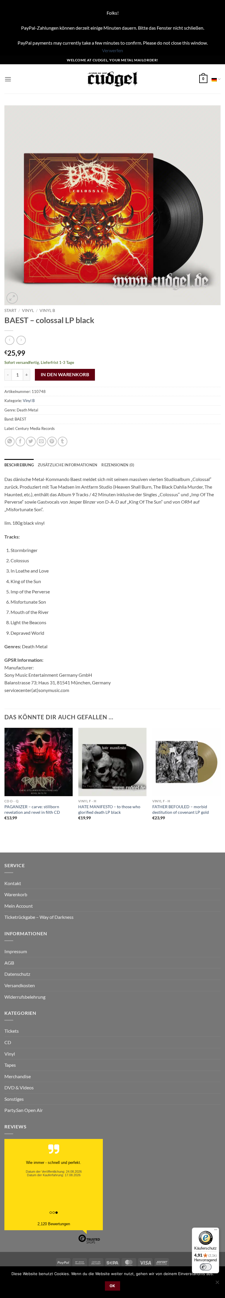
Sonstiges (14, 1099)
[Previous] (4, 779)
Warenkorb (15, 894)
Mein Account (18, 906)
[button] (7, 79)
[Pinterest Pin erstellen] (52, 441)
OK (112, 1286)
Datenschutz (17, 974)
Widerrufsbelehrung (24, 997)
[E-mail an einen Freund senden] (41, 441)
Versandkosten (19, 985)
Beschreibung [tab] (19, 465)
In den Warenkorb (65, 374)
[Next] (220, 779)
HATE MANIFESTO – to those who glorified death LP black (109, 809)
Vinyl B (47, 310)
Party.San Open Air (23, 1110)
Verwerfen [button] (112, 50)
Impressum (15, 951)
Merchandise (17, 1076)
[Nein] (217, 1284)
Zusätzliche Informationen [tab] (67, 465)
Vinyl (28, 310)
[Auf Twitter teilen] (31, 441)
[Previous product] (20, 340)
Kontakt (12, 883)
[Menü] (215, 1231)
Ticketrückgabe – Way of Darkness (39, 917)
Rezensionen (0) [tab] (117, 465)
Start (10, 310)
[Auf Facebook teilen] (20, 441)
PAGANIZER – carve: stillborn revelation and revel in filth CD (32, 809)
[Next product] (9, 340)
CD (7, 1042)
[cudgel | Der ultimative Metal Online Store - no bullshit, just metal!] (113, 79)
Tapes (10, 1065)
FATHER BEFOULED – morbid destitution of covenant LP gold (180, 809)
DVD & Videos (19, 1087)
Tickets (11, 1031)
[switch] (206, 1266)
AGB (9, 963)
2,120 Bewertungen (54, 1224)
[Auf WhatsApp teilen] (10, 441)
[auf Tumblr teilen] (62, 441)
